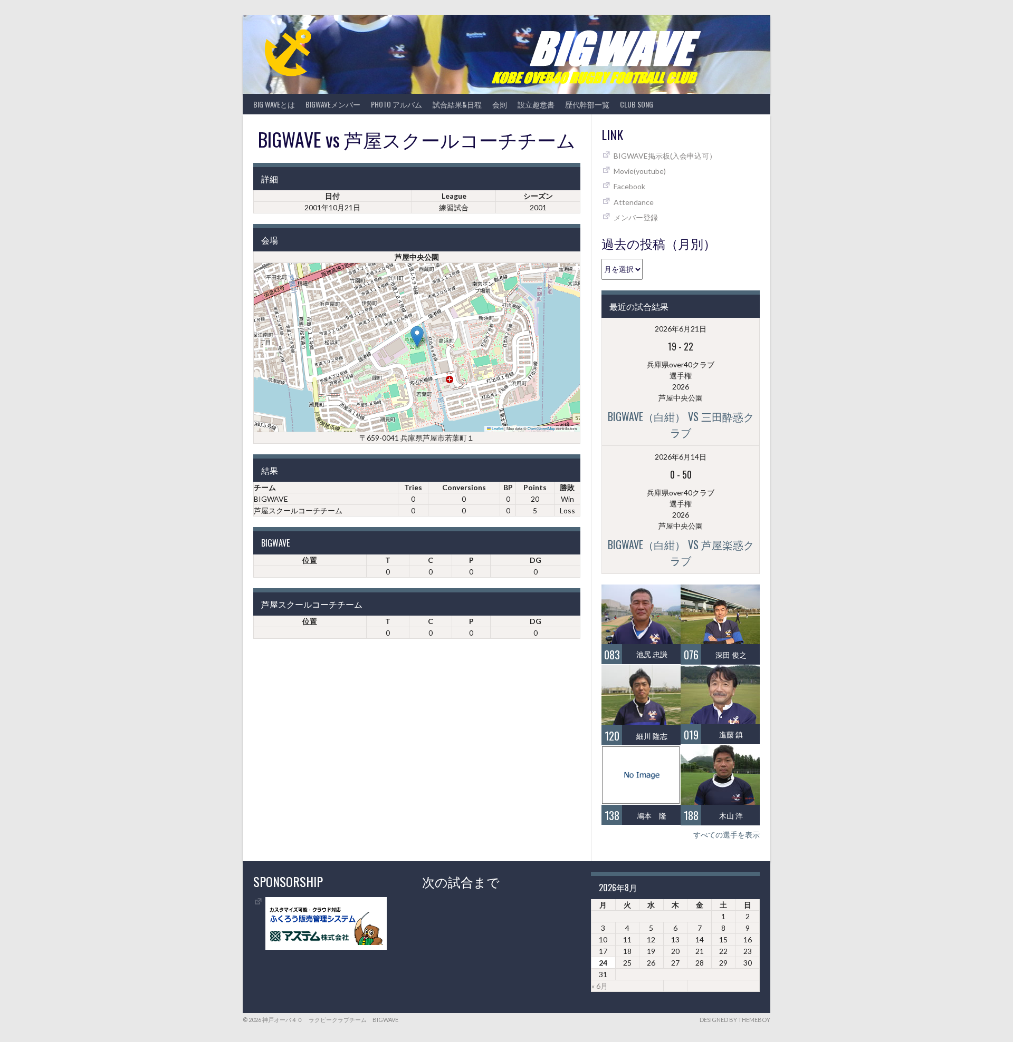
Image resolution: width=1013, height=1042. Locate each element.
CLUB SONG (636, 104)
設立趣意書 (536, 104)
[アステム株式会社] (326, 946)
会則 (499, 104)
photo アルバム (396, 104)
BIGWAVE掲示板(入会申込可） (665, 155)
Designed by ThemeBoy (735, 1019)
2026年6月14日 (680, 456)
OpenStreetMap (541, 428)
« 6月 (599, 985)
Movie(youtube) (640, 171)
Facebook (629, 186)
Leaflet (497, 428)
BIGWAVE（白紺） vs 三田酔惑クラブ (681, 424)
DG (535, 560)
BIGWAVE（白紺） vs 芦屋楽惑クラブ (681, 552)
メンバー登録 (636, 217)
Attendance (634, 202)
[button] (417, 336)
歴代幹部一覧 (587, 104)
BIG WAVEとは (274, 104)
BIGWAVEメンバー (332, 104)
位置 (309, 560)
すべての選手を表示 (726, 834)
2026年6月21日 (680, 328)
